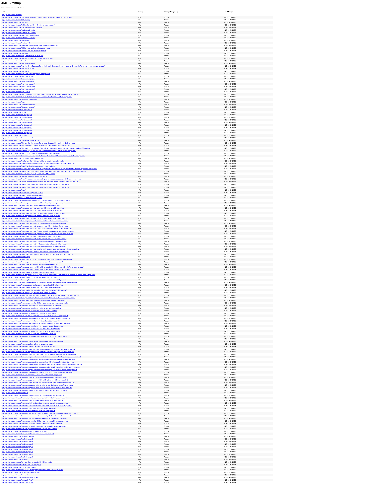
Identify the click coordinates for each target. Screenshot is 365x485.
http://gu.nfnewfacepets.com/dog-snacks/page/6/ (18, 89)
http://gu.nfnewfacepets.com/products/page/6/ (17, 449)
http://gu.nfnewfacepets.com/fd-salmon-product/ (18, 107)
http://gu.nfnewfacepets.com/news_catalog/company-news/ (22, 195)
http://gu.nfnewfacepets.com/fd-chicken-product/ (18, 104)
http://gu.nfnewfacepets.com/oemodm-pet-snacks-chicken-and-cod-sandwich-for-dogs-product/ (35, 421)
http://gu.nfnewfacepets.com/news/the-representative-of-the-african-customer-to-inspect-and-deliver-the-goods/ (40, 181)
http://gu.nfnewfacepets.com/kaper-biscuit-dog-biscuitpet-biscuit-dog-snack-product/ (31, 153)
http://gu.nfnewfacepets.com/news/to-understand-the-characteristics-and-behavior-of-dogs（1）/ (35, 184)
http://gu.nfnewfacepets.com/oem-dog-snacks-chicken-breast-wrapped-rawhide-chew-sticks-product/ (37, 259)
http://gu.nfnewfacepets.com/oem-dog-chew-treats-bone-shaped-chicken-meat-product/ (32, 210)
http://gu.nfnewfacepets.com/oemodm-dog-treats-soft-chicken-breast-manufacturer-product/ (33, 395)
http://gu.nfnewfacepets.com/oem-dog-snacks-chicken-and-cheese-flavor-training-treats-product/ (35, 251)
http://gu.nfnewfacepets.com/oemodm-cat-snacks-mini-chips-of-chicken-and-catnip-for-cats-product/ (36, 318)
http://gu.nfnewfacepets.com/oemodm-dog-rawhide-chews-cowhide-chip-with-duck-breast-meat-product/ (38, 362)
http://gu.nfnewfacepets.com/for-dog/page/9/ (17, 133)
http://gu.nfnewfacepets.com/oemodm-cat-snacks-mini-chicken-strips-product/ (29, 313)
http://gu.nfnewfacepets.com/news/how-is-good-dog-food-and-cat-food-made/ (28, 174)
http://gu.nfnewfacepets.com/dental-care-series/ (18, 63)
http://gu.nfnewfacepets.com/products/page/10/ (18, 436)
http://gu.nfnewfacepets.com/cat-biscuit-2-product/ (19, 30)
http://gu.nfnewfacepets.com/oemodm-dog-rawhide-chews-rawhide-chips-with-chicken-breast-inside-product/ (39, 370)
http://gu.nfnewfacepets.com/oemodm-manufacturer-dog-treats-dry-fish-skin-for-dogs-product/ (34, 418)
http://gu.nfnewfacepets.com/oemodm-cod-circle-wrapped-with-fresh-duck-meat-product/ (32, 341)
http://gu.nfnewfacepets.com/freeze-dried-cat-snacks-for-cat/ (23, 138)
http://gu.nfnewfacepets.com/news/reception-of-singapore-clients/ (24, 176)
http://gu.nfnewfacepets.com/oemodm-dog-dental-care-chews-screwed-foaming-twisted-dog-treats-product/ (39, 354)
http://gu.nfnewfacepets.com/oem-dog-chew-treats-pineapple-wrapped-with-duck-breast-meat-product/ (37, 234)
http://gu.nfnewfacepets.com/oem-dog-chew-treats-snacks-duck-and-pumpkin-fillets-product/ (34, 246)
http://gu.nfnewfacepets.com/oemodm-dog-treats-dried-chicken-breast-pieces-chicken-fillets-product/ (37, 387)
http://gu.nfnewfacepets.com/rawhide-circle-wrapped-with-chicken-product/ (27, 462)
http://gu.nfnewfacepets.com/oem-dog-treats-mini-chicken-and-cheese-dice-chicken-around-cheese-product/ (39, 282)
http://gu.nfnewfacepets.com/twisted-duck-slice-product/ (21, 472)
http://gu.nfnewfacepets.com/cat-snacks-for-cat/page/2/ (21, 35)
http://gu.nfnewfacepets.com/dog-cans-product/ (18, 482)
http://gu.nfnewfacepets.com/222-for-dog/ (16, 20)
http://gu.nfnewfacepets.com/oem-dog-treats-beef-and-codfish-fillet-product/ (28, 272)
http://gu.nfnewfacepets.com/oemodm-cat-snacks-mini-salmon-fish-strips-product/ (30, 321)
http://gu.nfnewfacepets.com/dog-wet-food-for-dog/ (19, 99)
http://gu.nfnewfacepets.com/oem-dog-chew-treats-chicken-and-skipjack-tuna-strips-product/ (34, 223)
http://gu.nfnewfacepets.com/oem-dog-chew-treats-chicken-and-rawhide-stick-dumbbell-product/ (35, 221)
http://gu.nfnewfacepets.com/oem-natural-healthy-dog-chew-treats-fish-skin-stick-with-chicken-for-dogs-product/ (41, 295)
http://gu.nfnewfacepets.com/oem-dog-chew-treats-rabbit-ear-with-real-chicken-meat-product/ (34, 239)
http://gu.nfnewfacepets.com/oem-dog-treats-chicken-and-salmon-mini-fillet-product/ (31, 277)
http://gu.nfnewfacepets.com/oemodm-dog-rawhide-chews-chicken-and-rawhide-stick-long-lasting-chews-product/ (41, 357)
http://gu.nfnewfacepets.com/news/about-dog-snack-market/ (22, 192)
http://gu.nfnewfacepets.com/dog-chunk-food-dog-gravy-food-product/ (26, 74)
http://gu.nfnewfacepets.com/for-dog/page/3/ (17, 117)
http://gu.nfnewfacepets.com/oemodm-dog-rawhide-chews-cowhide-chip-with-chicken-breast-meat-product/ (39, 359)
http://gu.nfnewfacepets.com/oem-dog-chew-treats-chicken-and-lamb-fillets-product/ (31, 216)
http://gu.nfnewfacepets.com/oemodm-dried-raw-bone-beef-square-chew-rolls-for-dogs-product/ (35, 403)
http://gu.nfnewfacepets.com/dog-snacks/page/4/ (18, 84)
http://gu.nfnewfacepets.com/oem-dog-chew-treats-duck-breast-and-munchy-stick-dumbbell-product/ (37, 228)
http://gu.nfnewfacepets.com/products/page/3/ (17, 441)
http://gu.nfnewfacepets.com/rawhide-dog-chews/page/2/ (21, 464)
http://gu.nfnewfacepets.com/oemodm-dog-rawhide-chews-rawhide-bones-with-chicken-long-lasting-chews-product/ (42, 364)
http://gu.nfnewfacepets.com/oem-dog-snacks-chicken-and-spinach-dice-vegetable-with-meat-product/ (37, 254)
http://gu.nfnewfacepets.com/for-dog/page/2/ (17, 115)
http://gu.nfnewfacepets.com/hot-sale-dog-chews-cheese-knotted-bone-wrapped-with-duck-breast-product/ (39, 151)
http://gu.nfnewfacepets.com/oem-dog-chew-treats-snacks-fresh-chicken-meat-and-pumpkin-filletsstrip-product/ (40, 249)
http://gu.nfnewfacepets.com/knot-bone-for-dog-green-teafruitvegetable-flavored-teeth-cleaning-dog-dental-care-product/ (43, 156)
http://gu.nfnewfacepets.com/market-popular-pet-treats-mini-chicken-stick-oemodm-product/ (33, 161)
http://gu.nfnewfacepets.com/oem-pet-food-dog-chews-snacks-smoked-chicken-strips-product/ (35, 300)
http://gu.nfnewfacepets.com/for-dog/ (14, 135)
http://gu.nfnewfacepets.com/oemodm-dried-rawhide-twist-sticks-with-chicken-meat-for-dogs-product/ (37, 405)
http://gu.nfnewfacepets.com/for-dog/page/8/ (17, 130)
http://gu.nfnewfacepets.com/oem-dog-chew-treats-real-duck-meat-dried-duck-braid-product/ (34, 244)
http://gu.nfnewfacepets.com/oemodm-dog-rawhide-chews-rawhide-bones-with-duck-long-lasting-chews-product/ (41, 367)
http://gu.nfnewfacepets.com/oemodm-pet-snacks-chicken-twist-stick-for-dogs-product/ (32, 423)
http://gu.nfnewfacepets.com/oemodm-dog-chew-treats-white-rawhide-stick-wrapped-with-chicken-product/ (39, 349)
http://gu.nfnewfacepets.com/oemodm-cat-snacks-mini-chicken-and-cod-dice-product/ (31, 308)
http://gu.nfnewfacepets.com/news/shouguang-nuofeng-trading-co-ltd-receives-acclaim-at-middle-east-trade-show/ (41, 179)
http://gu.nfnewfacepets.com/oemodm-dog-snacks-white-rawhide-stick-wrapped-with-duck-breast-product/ (38, 382)
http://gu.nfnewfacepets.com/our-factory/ (16, 257)
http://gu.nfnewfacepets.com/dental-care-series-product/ (21, 61)
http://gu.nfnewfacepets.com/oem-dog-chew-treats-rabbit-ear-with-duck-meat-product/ (31, 236)
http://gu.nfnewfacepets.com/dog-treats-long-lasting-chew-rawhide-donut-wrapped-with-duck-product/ (37, 97)
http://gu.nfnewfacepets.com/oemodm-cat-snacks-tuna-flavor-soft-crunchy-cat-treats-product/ (34, 336)
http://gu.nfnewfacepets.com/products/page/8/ (17, 454)
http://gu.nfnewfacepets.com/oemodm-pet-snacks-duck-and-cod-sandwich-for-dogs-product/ (34, 426)
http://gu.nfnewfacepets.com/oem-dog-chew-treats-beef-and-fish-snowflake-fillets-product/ (33, 208)
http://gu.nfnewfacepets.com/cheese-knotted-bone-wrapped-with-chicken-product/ (30, 45)
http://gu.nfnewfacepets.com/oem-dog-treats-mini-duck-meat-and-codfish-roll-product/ (31, 287)
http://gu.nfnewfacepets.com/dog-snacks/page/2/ (18, 79)
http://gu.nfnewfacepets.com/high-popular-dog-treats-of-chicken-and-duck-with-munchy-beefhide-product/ (38, 143)
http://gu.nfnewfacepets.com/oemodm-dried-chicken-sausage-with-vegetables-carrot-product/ (34, 398)
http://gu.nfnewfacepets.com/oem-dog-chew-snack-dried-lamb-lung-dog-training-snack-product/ (35, 203)
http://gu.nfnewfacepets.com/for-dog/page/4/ (17, 120)
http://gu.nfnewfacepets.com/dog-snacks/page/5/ (18, 86)
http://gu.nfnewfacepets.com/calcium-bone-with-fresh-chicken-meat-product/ (28, 25)
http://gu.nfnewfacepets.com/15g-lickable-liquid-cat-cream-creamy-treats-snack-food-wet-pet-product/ (37, 17)
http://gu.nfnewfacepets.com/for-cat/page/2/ (17, 109)
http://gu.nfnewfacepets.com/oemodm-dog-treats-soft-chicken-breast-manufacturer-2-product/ (34, 390)
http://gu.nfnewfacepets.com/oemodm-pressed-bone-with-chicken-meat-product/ (29, 429)
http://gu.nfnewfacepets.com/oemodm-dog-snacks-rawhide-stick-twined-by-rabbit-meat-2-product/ (36, 377)
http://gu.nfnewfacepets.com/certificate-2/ (16, 43)
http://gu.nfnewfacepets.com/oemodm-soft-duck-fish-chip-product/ (24, 431)
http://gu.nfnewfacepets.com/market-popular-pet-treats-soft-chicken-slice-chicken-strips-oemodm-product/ (38, 163)
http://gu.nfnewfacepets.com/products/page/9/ (17, 457)
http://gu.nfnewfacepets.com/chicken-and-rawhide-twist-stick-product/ (26, 48)
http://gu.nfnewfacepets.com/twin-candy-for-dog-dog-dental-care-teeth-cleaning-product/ (32, 470)
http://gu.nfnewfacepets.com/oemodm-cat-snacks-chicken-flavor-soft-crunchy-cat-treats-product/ (35, 303)
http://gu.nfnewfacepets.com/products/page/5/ (17, 447)
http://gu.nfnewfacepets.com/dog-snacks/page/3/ (18, 81)
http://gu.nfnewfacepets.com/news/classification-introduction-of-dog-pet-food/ (28, 166)
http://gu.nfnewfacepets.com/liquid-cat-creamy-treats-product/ (23, 158)
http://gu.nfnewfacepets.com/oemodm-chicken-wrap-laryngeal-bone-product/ (28, 339)
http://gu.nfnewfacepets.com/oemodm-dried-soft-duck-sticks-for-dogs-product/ (29, 408)
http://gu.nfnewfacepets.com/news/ (14, 190)
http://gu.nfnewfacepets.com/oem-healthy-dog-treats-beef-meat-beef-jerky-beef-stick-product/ (34, 290)
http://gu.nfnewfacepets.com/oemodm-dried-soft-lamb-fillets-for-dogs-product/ (28, 411)
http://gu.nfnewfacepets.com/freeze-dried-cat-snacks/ (20, 140)
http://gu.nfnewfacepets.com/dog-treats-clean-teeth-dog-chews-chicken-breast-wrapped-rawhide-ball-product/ (40, 94)
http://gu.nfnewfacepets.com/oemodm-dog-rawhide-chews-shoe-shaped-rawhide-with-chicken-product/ (37, 372)
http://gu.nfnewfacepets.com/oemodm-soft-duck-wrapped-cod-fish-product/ (28, 434)
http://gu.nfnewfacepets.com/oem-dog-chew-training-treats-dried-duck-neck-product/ (31, 205)
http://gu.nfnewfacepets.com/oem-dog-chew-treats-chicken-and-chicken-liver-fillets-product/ (33, 213)
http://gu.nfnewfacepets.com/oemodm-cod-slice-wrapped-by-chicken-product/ (28, 346)
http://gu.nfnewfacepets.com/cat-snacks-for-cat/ (18, 38)
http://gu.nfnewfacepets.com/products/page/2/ (17, 439)
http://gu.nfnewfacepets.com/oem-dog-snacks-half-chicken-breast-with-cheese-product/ (32, 262)
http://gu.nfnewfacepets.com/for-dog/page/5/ (17, 122)
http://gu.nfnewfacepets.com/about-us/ (15, 22)
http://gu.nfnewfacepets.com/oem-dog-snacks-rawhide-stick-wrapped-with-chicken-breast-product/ (36, 269)
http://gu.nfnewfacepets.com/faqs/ (13, 102)
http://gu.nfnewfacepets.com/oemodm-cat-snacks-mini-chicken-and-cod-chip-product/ (31, 305)
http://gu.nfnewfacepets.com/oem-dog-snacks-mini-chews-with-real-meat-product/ (30, 264)
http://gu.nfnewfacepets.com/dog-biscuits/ (16, 71)
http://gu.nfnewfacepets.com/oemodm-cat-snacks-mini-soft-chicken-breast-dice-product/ (32, 326)
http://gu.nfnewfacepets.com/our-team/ (15, 393)
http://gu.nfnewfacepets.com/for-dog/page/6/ (17, 125)
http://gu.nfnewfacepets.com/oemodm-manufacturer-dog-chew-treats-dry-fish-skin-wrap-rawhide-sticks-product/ (41, 413)
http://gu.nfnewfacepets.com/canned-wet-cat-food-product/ (22, 27)
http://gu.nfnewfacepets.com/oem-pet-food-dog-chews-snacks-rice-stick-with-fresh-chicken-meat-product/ (38, 298)
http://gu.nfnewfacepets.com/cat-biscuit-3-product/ (19, 33)
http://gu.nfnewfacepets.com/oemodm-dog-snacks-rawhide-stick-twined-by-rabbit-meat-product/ (35, 380)
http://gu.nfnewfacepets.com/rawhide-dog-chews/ (19, 467)
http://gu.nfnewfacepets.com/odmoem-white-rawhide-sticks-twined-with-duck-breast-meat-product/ (36, 200)
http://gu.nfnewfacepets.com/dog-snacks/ (16, 92)
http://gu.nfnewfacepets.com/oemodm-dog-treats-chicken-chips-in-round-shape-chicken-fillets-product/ (37, 385)
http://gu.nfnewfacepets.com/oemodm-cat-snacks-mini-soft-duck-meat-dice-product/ (31, 328)
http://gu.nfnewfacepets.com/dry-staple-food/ (17, 480)
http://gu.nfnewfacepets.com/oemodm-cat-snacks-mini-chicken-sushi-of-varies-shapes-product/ (35, 316)
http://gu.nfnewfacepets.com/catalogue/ (15, 40)
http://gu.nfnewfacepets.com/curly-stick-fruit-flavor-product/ (22, 56)
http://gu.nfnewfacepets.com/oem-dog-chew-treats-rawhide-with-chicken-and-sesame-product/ (34, 241)
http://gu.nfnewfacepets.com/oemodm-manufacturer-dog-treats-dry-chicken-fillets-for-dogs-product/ (36, 416)
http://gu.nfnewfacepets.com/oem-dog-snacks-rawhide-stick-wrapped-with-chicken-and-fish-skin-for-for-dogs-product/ (43, 267)
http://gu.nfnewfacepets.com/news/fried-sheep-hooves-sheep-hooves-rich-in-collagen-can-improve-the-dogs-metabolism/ (44, 171)
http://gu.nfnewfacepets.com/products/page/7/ (17, 452)
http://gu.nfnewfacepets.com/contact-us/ (15, 53)
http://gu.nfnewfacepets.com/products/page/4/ (17, 444)
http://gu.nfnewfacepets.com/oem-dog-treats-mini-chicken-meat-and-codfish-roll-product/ (32, 285)
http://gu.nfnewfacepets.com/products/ (15, 459)
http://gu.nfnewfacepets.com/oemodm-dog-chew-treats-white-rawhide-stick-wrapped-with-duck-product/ (38, 352)
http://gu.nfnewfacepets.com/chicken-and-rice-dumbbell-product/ (24, 50)
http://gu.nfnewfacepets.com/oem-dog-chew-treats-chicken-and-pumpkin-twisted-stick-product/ (35, 218)
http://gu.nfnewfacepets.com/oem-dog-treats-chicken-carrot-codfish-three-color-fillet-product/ (34, 280)
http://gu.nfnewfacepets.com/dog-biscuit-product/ (18, 68)
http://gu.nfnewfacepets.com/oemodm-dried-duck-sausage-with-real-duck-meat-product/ (32, 400)
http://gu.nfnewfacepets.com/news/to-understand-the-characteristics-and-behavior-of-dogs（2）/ (35, 187)
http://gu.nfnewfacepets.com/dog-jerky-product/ (18, 76)
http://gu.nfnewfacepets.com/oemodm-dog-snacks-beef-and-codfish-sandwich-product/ (32, 375)
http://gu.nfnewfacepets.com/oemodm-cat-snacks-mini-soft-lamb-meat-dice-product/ (31, 331)
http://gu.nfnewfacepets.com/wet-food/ (15, 475)
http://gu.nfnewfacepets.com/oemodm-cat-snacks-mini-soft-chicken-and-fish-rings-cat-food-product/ (36, 323)
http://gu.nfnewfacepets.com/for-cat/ (14, 112)
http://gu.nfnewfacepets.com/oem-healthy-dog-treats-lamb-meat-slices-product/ (29, 293)
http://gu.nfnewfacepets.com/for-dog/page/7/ (17, 127)
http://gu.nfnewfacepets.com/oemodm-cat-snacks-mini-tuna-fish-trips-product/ (29, 334)
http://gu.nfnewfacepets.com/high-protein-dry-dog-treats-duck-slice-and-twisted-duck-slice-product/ (36, 145)
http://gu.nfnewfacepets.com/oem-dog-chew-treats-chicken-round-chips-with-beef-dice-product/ (35, 226)
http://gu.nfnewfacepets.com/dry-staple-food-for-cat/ (20, 477)
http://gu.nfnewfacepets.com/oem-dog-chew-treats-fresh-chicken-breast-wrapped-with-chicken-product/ (38, 231)
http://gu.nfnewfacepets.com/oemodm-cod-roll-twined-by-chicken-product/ (27, 344)
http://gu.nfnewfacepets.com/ (12, 15)
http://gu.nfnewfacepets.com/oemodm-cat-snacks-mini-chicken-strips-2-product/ (29, 311)
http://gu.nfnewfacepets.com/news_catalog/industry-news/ (22, 198)
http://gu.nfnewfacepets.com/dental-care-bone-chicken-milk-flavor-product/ (27, 58)
